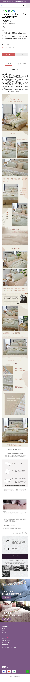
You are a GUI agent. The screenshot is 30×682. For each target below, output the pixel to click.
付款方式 (4, 630)
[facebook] (9, 11)
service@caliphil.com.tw (10, 646)
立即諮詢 (6, 619)
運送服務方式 (5, 632)
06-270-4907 (7, 640)
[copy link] (14, 11)
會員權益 (4, 628)
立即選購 (6, 597)
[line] (6, 11)
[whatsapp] (12, 11)
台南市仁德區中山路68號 (10, 647)
